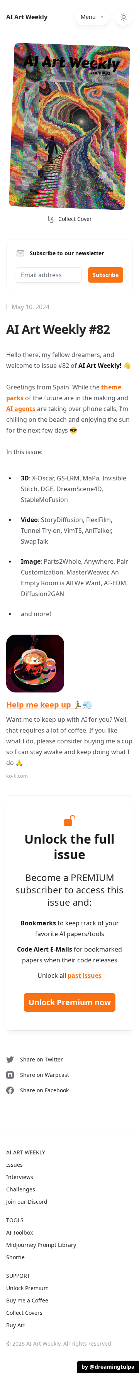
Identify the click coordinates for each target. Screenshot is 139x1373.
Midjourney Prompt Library (41, 1244)
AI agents (21, 408)
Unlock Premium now (70, 1002)
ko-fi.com (17, 775)
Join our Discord (26, 1201)
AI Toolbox (19, 1232)
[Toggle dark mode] (123, 17)
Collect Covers (24, 1312)
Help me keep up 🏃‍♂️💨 (49, 704)
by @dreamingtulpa (107, 1366)
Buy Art (15, 1325)
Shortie (15, 1257)
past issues (85, 975)
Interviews (19, 1177)
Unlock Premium (27, 1288)
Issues (14, 1164)
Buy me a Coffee (27, 1300)
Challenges (20, 1189)
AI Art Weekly (26, 17)
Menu (88, 16)
